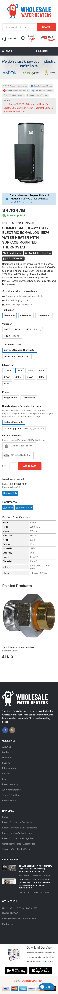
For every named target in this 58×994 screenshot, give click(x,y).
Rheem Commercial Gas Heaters (17, 822)
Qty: (4, 466)
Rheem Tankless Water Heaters (17, 833)
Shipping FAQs (10, 493)
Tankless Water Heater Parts (16, 849)
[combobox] (29, 27)
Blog (4, 779)
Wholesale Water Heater (32, 981)
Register (32, 36)
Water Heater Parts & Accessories (18, 844)
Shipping (6, 763)
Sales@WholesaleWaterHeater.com (19, 918)
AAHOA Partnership (11, 790)
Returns (6, 773)
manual (9, 507)
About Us (6, 747)
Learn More (47, 961)
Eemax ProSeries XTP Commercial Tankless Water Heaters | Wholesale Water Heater (35, 868)
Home (7, 100)
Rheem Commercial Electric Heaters (19, 828)
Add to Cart (29, 466)
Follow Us (42, 51)
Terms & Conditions (11, 795)
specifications (25, 507)
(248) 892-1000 (19, 484)
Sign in (33, 40)
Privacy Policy (9, 800)
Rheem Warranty (10, 784)
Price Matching (9, 768)
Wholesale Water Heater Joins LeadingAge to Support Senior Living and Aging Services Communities (34, 884)
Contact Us (7, 752)
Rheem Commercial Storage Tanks (19, 838)
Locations (7, 757)
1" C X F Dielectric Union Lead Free (18, 647)
